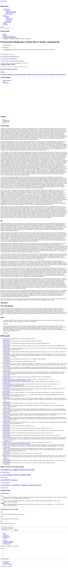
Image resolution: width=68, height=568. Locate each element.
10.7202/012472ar (19, 443)
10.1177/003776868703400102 (9, 385)
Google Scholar (6, 339)
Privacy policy (6, 561)
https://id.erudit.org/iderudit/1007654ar (11, 56)
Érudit (7, 17)
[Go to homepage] (4, 1)
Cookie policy (6, 562)
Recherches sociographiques (9, 36)
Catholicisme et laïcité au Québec (10, 37)
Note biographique (7, 80)
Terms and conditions (7, 564)
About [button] (4, 16)
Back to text (5, 323)
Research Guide (6, 536)
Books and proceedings (11, 12)
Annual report (9, 21)
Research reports (9, 13)
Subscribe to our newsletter (7, 528)
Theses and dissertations (11, 11)
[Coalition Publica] (5, 558)
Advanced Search (7, 22)
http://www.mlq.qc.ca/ (18, 321)
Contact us (5, 537)
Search (2, 26)
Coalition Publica (9, 18)
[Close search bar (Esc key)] (2, 2)
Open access (8, 19)
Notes (4, 81)
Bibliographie (6, 82)
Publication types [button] (6, 9)
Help (4, 534)
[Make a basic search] (1, 2)
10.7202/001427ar (19, 380)
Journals (7, 10)
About (7, 16)
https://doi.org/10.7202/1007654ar (10, 58)
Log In (4, 15)
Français (5, 23)
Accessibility (6, 535)
